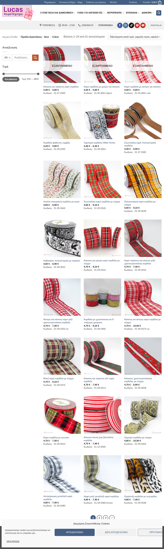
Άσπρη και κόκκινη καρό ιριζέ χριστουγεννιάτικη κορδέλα (58, 321)
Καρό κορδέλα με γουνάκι (56, 437)
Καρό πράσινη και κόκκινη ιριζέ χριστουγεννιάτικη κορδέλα (139, 262)
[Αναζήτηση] (158, 13)
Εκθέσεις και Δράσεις (96, 2)
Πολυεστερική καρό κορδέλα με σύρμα (140, 203)
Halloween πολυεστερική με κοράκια (61, 260)
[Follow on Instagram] (125, 25)
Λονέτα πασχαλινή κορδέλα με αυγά (61, 201)
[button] (133, 2)
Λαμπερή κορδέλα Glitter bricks (99, 142)
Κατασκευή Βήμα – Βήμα (71, 2)
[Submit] (35, 58)
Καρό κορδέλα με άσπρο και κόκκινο (142, 86)
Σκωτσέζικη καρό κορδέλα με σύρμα (102, 201)
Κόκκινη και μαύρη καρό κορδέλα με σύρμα (102, 262)
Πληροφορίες (50, 2)
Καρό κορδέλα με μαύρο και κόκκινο (102, 86)
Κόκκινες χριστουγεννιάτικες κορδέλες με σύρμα (138, 380)
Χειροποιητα (114, 13)
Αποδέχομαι (74, 532)
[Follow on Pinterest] (137, 25)
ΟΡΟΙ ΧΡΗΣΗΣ (13, 541)
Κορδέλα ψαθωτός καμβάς (56, 142)
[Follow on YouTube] (143, 25)
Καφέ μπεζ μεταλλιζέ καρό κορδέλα (101, 496)
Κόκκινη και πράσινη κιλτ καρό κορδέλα (99, 380)
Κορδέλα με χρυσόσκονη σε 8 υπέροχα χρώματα (99, 321)
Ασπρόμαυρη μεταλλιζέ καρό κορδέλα (57, 498)
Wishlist (113, 2)
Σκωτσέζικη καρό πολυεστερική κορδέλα (140, 144)
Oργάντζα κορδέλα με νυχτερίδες (140, 496)
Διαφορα (147, 13)
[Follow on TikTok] (131, 25)
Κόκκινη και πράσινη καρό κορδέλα (60, 86)
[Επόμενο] (112, 518)
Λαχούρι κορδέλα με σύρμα (138, 437)
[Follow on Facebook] (120, 25)
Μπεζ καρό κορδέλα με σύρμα (58, 378)
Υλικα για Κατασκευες (89, 13)
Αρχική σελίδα (9, 36)
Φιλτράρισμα (11, 79)
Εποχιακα (131, 13)
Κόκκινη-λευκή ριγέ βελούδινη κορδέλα (98, 439)
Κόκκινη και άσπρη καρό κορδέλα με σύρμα (142, 321)
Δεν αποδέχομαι (116, 532)
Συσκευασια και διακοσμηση (56, 13)
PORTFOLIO (156, 25)
